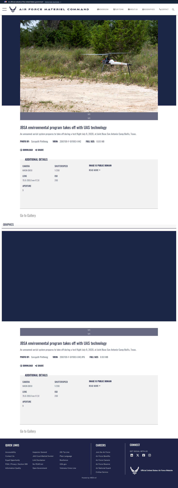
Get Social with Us (139, 451)
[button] (53, 2)
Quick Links (12, 445)
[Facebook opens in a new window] (143, 455)
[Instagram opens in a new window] (149, 455)
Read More (94, 170)
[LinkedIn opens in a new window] (131, 455)
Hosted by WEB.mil (89, 478)
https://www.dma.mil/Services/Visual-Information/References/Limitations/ (117, 189)
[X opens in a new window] (137, 455)
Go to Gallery (28, 215)
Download (27, 149)
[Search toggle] (173, 9)
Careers (101, 445)
